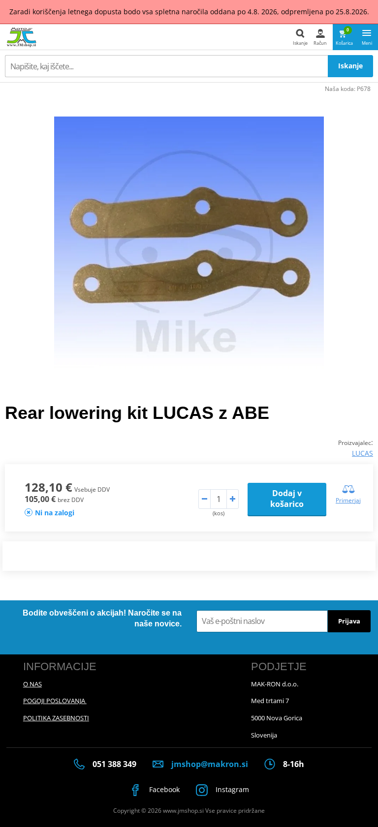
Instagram (231, 789)
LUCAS (362, 453)
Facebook (163, 789)
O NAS (32, 683)
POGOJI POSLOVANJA (55, 700)
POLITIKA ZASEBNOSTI (56, 717)
